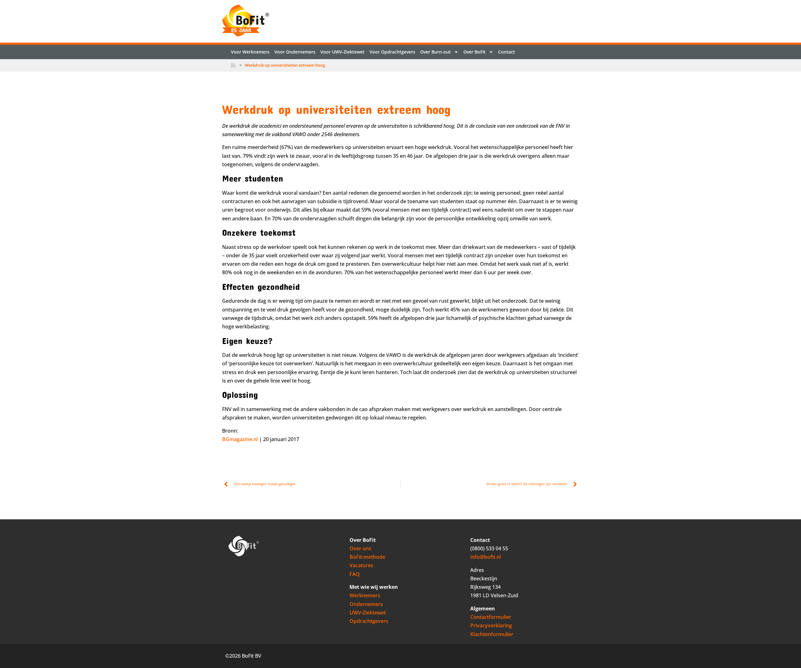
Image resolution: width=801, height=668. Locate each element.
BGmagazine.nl (240, 439)
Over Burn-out (435, 52)
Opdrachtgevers (368, 621)
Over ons (360, 548)
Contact (506, 52)
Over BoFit (474, 52)
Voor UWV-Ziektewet (342, 52)
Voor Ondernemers (294, 52)
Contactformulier (490, 617)
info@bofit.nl (485, 556)
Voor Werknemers (250, 52)
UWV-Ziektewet (367, 612)
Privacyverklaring (491, 625)
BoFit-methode (367, 556)
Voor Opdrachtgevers (392, 52)
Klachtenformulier (491, 634)
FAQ (354, 574)
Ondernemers (366, 604)
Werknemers (364, 595)
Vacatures (361, 565)
